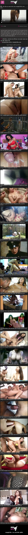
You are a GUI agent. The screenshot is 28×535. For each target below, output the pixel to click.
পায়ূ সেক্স (24, 39)
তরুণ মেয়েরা (20, 39)
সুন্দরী (3, 40)
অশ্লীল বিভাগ (4, 39)
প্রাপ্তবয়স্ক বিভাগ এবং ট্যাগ (7, 42)
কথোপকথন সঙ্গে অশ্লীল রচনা (13, 39)
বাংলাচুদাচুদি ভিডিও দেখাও (17, 42)
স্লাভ (9, 40)
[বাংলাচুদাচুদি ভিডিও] (14, 2)
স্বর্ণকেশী (6, 40)
